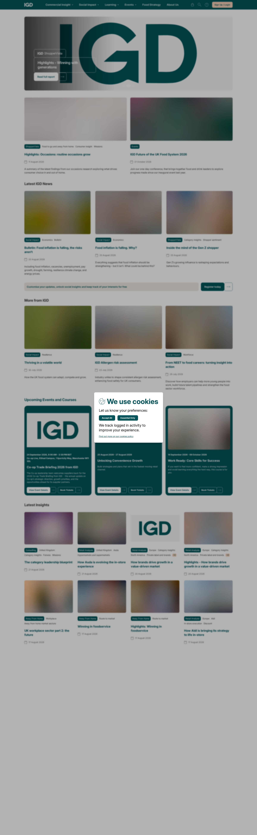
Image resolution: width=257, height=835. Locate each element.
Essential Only (127, 418)
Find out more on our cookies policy (116, 436)
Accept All (107, 418)
